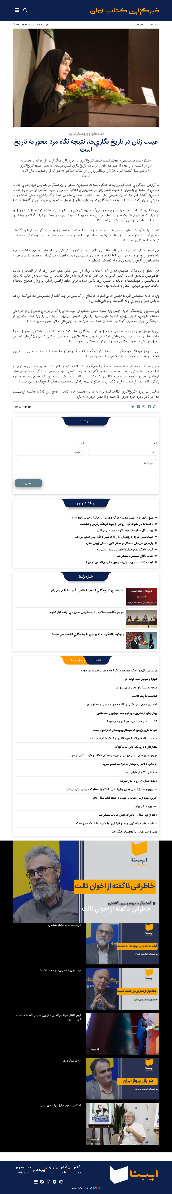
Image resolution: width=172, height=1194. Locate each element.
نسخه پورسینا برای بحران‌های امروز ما (136, 687)
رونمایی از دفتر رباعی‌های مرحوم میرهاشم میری (130, 764)
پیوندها (40, 1170)
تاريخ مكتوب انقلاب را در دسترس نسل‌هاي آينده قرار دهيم (86, 612)
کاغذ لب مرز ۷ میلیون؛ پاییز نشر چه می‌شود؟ (132, 721)
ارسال (28, 483)
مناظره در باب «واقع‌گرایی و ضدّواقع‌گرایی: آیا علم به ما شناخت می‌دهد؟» (116, 823)
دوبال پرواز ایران (72, 1060)
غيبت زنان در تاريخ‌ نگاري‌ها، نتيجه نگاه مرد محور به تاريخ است (86, 145)
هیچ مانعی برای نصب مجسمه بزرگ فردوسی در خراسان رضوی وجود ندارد (112, 517)
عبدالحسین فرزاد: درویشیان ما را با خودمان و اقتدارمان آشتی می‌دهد (114, 537)
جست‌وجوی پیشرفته (23, 1170)
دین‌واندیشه (137, 25)
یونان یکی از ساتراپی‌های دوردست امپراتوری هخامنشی (127, 713)
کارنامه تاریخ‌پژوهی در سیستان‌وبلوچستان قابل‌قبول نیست (125, 730)
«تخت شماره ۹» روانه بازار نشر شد (138, 781)
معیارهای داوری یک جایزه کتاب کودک (136, 747)
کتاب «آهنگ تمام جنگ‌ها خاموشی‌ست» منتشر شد (124, 549)
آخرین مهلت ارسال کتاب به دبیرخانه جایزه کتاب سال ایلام (125, 798)
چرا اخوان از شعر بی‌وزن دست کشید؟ (60, 970)
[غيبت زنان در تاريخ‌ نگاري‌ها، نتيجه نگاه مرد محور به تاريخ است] (86, 78)
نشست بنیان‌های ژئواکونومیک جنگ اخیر (134, 831)
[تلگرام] (54, 1182)
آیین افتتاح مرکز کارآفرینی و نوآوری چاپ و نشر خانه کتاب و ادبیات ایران (48, 1017)
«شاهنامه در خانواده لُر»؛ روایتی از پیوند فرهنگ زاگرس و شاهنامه (116, 524)
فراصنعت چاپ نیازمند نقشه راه (64, 925)
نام (155, 443)
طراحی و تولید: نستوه (81, 1188)
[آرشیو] (35, 1182)
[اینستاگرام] (48, 1182)
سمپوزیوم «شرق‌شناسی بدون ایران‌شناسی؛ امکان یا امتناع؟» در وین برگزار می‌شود (111, 789)
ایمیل (80, 443)
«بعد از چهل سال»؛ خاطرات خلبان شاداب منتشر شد (128, 815)
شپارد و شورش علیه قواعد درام (140, 679)
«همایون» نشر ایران (146, 806)
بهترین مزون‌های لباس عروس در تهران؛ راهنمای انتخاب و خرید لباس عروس (114, 755)
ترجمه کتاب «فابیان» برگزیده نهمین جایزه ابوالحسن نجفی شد (118, 562)
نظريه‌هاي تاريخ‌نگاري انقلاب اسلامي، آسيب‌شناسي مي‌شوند (86, 590)
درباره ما (51, 1170)
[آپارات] (61, 1182)
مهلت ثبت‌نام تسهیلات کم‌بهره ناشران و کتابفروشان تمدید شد (123, 738)
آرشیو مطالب (77, 1170)
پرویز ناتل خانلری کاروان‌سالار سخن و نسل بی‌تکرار (124, 530)
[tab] (97, 660)
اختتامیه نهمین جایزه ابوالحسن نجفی (60, 1105)
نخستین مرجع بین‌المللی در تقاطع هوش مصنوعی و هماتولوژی (122, 704)
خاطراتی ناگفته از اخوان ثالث (141, 772)
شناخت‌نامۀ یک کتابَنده (144, 696)
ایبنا (124, 12)
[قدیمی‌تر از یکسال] (141, 597)
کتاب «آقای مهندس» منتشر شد (135, 556)
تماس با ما (63, 1170)
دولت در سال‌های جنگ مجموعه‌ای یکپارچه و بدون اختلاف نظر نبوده (119, 670)
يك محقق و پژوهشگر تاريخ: (86, 134)
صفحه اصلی (153, 25)
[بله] (41, 1182)
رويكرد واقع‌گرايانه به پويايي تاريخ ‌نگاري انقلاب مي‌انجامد (88, 634)
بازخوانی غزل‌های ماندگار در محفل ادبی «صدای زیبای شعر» (119, 543)
